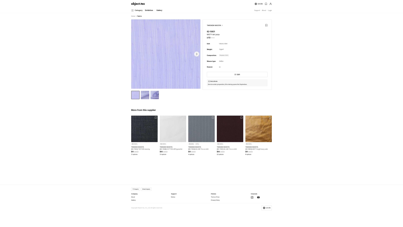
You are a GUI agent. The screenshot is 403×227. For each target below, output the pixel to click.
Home (133, 16)
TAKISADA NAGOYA (214, 25)
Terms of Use (215, 197)
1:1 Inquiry (136, 189)
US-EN (268, 208)
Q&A (238, 74)
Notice (173, 197)
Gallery (133, 200)
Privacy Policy (215, 200)
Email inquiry (146, 189)
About (133, 197)
